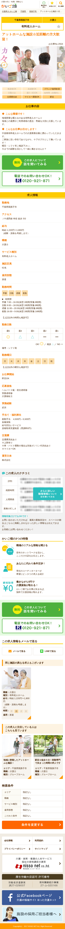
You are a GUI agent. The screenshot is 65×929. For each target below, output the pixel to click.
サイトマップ (41, 849)
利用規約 (39, 840)
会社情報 (8, 840)
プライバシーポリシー (14, 849)
